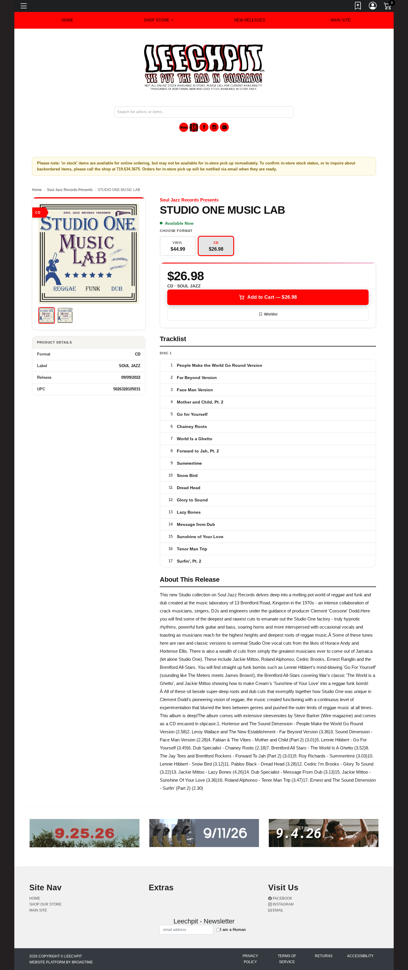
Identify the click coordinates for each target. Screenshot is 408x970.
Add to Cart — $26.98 (272, 297)
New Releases (249, 20)
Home (37, 190)
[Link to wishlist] (358, 6)
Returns (323, 956)
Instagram (283, 904)
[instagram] (214, 127)
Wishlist (270, 314)
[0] (388, 7)
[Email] (224, 127)
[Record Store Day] (194, 127)
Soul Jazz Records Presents (70, 190)
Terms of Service (287, 959)
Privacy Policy (250, 959)
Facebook (282, 898)
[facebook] (204, 127)
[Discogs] (184, 127)
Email (277, 910)
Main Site (341, 20)
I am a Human (233, 929)
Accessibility (360, 956)
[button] (158, 20)
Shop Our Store (45, 904)
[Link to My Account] (373, 6)
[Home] (204, 67)
